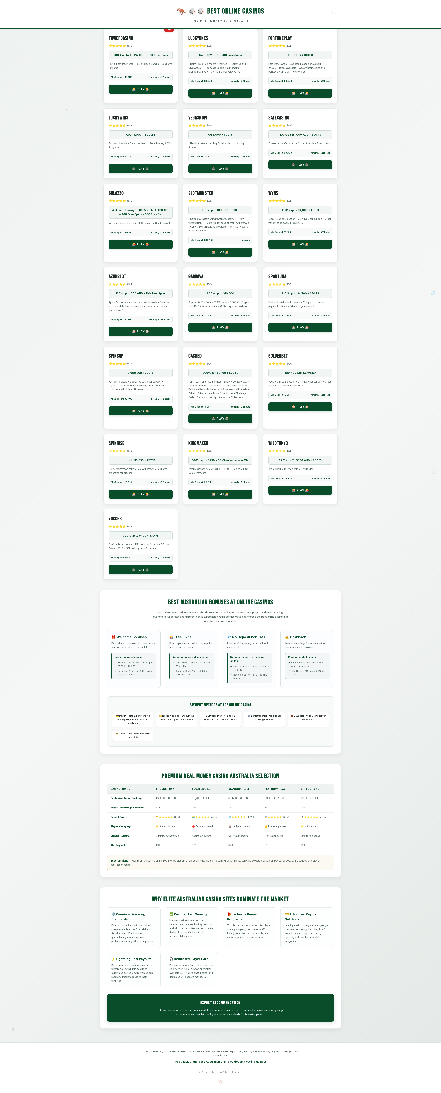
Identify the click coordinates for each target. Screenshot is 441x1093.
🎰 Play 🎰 (140, 89)
